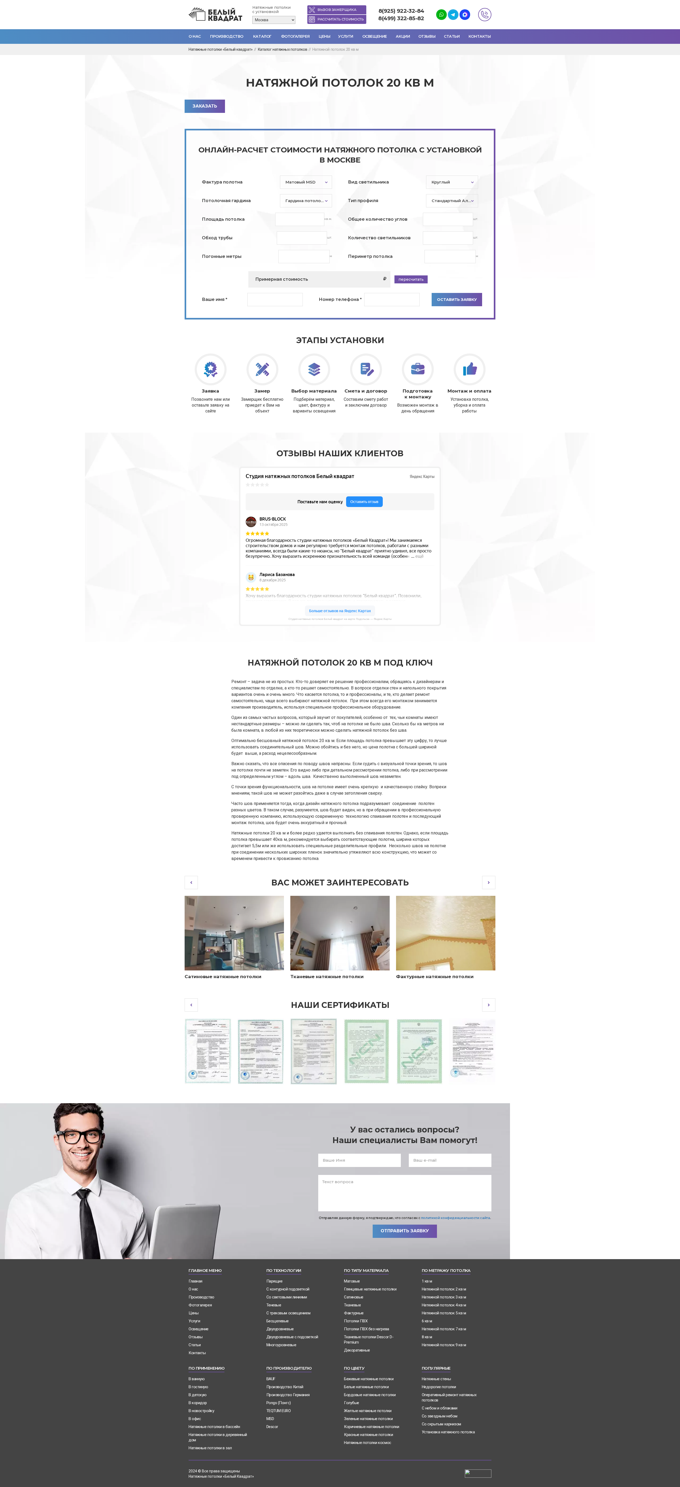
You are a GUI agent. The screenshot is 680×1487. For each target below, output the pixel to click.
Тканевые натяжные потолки (327, 976)
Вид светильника (368, 182)
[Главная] (216, 14)
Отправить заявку (405, 1230)
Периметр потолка (370, 256)
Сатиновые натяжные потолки (223, 976)
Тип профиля (363, 200)
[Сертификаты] (208, 1051)
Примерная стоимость (281, 279)
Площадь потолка (223, 219)
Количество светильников (379, 237)
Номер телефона (340, 299)
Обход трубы (217, 237)
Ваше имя (214, 299)
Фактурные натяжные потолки (435, 976)
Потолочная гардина (226, 200)
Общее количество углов (377, 219)
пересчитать (411, 279)
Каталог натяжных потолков (282, 49)
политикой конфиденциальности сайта (455, 1218)
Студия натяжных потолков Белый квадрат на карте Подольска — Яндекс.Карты (340, 618)
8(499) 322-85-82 (401, 18)
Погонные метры (221, 256)
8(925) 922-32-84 (401, 11)
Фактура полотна (222, 182)
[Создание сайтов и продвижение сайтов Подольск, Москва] (478, 1473)
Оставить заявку (457, 299)
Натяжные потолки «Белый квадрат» (221, 49)
